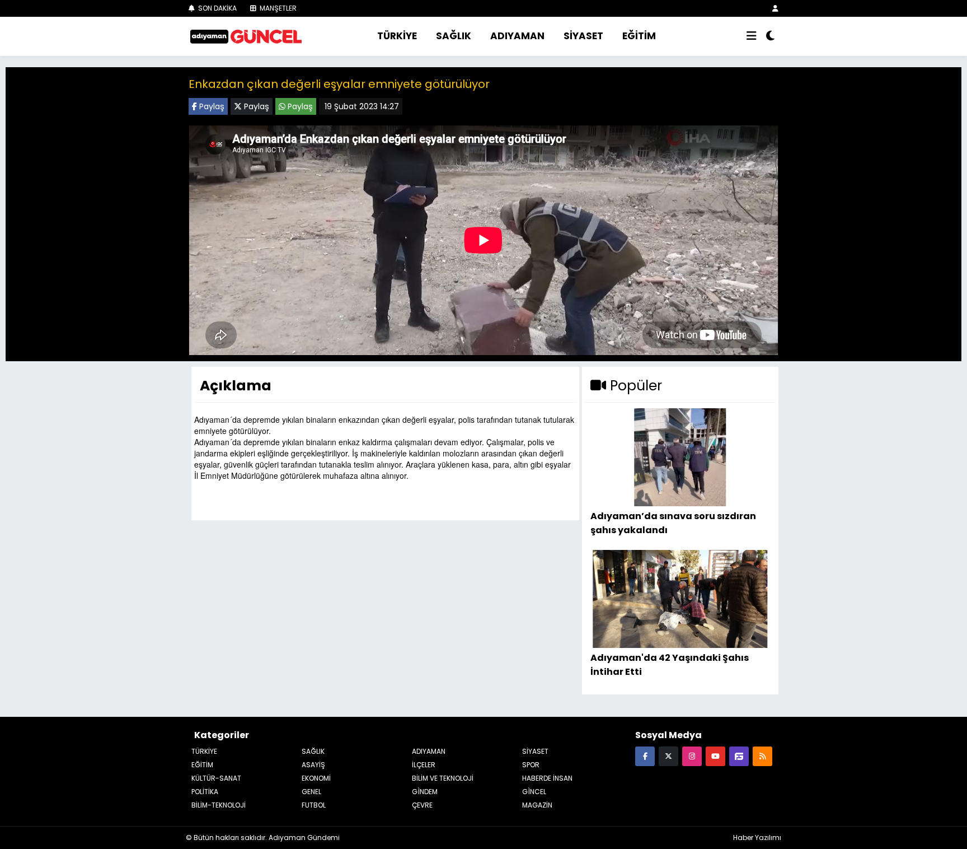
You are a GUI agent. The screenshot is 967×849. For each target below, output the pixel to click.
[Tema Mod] (770, 36)
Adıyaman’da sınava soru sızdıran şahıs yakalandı (673, 523)
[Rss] (762, 755)
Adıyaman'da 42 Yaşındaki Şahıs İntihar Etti (669, 664)
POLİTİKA (204, 791)
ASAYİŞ (313, 764)
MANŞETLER (277, 8)
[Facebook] (645, 755)
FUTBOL (314, 805)
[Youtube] (715, 755)
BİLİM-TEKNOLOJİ (218, 805)
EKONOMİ (316, 778)
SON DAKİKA (216, 8)
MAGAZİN (537, 805)
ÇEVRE (422, 805)
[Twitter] (668, 755)
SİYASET (583, 36)
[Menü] (751, 36)
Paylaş (210, 106)
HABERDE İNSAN (547, 778)
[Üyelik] (775, 8)
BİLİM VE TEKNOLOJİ (442, 778)
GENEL (311, 791)
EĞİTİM (639, 36)
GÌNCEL (534, 791)
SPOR (530, 764)
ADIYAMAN (517, 36)
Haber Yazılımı (757, 837)
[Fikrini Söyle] (739, 755)
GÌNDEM (425, 791)
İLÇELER (423, 764)
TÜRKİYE (397, 36)
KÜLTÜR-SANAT (216, 778)
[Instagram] (692, 755)
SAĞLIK (453, 36)
